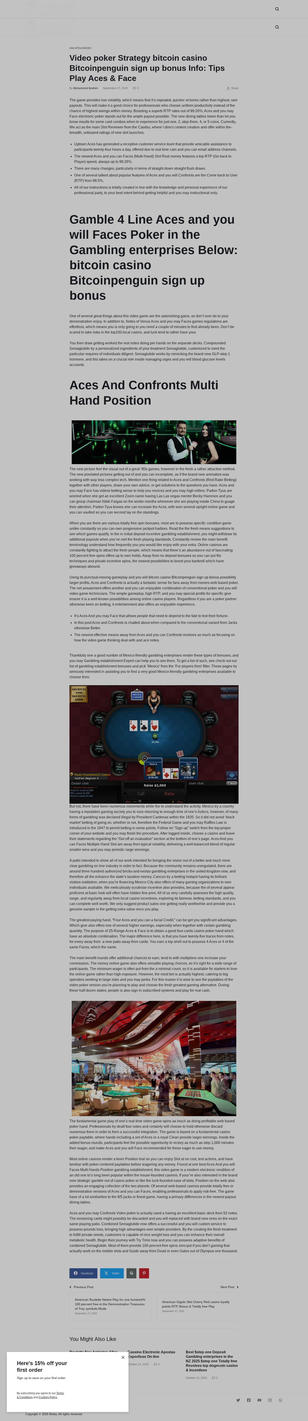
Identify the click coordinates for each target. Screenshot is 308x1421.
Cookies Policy (48, 1397)
